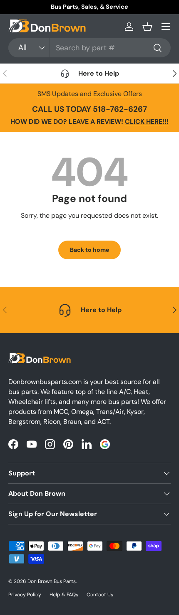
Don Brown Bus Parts (51, 581)
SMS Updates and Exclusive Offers (89, 93)
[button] (147, 26)
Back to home (89, 249)
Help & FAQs (64, 594)
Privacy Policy (24, 594)
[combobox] (89, 47)
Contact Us (100, 594)
